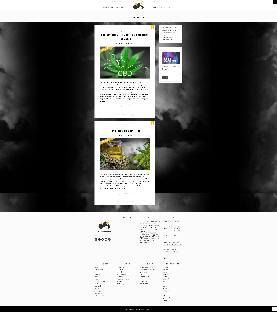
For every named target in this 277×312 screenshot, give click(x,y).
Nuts (141, 236)
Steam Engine (143, 281)
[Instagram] (154, 2)
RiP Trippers (120, 271)
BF (164, 226)
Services (163, 7)
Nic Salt (168, 244)
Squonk (157, 238)
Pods (146, 236)
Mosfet (177, 242)
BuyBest (165, 291)
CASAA (141, 274)
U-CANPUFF (97, 291)
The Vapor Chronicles (122, 285)
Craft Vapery (166, 278)
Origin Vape (166, 269)
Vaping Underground (145, 278)
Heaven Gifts (166, 290)
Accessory (165, 221)
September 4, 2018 (128, 127)
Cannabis (141, 225)
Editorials (121, 43)
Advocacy (142, 221)
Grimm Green (120, 267)
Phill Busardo (120, 276)
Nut (157, 234)
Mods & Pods (114, 7)
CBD (144, 225)
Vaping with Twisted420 (123, 279)
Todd (118, 283)
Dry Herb (170, 235)
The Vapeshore (98, 272)
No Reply (130, 43)
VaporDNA (165, 267)
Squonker (143, 240)
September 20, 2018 (129, 31)
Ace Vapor (96, 278)
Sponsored (153, 238)
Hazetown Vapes (98, 269)
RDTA (157, 236)
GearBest (165, 288)
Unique (170, 256)
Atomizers (106, 7)
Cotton (148, 227)
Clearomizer (156, 225)
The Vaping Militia (144, 276)
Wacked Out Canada (145, 272)
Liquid (122, 7)
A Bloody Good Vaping (122, 269)
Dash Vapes (97, 274)
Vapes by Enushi (98, 293)
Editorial (152, 229)
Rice (180, 246)
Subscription (165, 253)
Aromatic (165, 223)
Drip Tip (148, 229)
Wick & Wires (97, 290)
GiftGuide (147, 232)
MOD (151, 234)
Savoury (145, 238)
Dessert (143, 229)
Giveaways (175, 237)
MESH (147, 234)
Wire (178, 256)
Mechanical (153, 232)
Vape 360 (96, 271)
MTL (154, 234)
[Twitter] (160, 2)
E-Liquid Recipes (144, 283)
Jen (118, 127)
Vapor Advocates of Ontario (147, 267)
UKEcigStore (166, 272)
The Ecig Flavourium (99, 281)
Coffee (145, 227)
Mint (170, 242)
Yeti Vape (165, 276)
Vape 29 (96, 276)
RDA (153, 236)
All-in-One (147, 221)
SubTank (149, 240)
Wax (174, 256)
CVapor (164, 298)
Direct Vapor (166, 271)
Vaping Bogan (120, 272)
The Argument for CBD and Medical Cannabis (125, 37)
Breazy (164, 279)
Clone (142, 228)
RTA (141, 238)
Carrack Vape (97, 267)
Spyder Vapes (97, 286)
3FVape (164, 285)
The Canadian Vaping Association (148, 269)
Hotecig (164, 295)
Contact (170, 7)
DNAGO (179, 233)
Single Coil (149, 238)
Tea (156, 240)
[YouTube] (163, 2)
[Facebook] (157, 2)
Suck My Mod (120, 278)
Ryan (117, 31)
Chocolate (178, 228)
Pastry (143, 236)
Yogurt (148, 242)
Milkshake (165, 242)
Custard (153, 227)
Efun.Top (165, 300)
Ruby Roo (119, 281)
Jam (179, 237)
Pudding (149, 236)
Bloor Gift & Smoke (99, 295)
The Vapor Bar (98, 283)
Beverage (143, 223)
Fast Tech (165, 286)
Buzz (149, 223)
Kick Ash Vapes (98, 285)
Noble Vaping (166, 274)
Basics (158, 221)
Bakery (153, 221)
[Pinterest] (166, 2)
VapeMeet (96, 279)
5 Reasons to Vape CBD (125, 131)
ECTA (141, 271)
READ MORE (125, 106)
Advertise (155, 7)
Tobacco (143, 242)
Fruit (142, 231)
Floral (156, 230)
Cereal (148, 225)
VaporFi (164, 281)
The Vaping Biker (121, 274)
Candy (154, 223)
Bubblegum (168, 226)
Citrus (151, 225)
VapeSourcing (166, 297)
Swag (153, 240)
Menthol (143, 234)
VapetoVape (97, 288)
